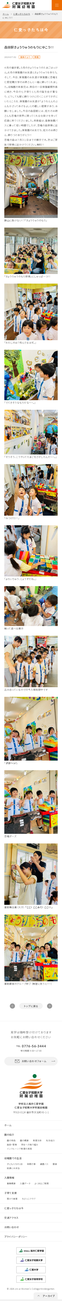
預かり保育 (12, 1198)
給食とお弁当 (13, 1168)
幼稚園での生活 (13, 1158)
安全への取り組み (29, 1144)
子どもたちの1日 (15, 1163)
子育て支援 (10, 1193)
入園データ (25, 1183)
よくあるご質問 (42, 1183)
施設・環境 (12, 1144)
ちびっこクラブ (29, 1198)
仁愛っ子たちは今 (21, 13)
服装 (55, 1163)
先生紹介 (50, 1140)
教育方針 (37, 1140)
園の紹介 (9, 1134)
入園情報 (9, 1177)
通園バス (44, 1163)
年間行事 (31, 1163)
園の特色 (11, 1140)
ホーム (6, 13)
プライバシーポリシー (16, 1236)
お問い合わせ (11, 1227)
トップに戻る (31, 1006)
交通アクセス (11, 1217)
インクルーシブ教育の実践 (19, 1148)
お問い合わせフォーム (34, 1061)
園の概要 (24, 1140)
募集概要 (11, 1183)
